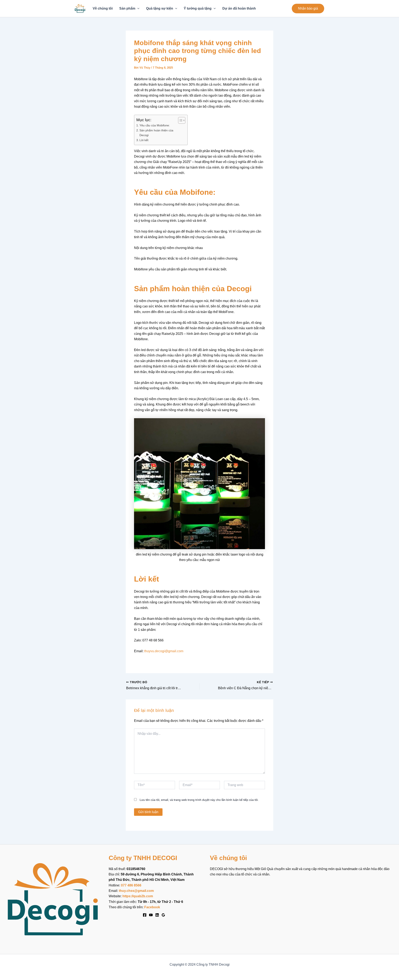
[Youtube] (151, 915)
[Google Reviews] (163, 915)
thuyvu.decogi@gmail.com (163, 651)
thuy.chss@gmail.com (136, 890)
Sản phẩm (127, 8)
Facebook (152, 907)
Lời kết (143, 140)
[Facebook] (145, 915)
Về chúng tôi (103, 8)
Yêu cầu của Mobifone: (154, 125)
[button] (308, 8)
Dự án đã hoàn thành (239, 8)
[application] (137, 8)
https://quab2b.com (137, 896)
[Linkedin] (157, 915)
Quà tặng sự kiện (159, 8)
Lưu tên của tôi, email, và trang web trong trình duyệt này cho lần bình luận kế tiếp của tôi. (199, 799)
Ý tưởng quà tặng (198, 8)
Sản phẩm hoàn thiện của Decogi (156, 133)
